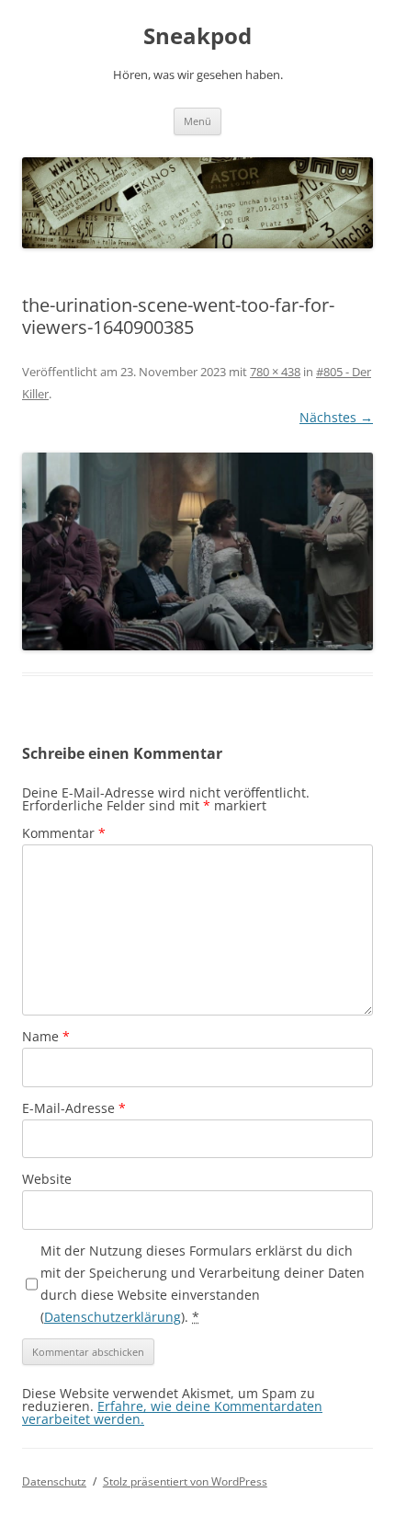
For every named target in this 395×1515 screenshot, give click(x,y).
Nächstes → (336, 417)
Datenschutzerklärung (112, 1317)
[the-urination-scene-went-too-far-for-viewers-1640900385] (197, 551)
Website (47, 1179)
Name (46, 1036)
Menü (197, 121)
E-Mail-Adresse (74, 1108)
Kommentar (64, 833)
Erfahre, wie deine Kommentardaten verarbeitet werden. (172, 1412)
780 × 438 (275, 371)
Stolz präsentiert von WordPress (185, 1481)
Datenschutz (54, 1481)
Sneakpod (197, 36)
